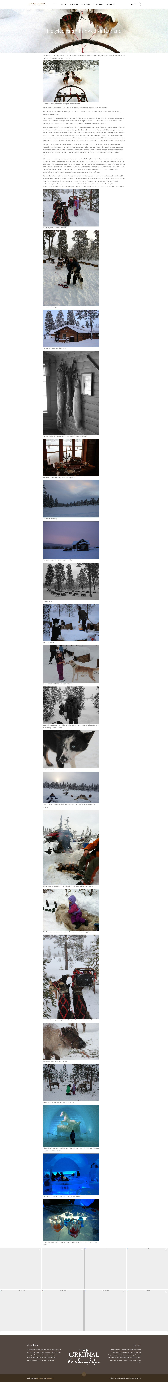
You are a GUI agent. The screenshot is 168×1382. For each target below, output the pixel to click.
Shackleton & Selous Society (105, 179)
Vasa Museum (95, 112)
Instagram (39, 1378)
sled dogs (109, 56)
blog (57, 56)
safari (103, 56)
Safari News (110, 4)
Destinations (85, 4)
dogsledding (79, 56)
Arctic (53, 56)
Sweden (61, 56)
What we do (74, 4)
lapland (97, 56)
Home (55, 4)
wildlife (45, 58)
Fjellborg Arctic (89, 56)
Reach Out (134, 4)
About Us (63, 4)
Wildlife (66, 56)
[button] (20, 1268)
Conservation (98, 4)
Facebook (49, 1378)
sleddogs (116, 56)
